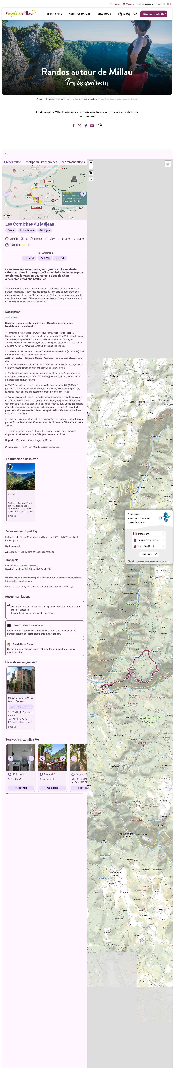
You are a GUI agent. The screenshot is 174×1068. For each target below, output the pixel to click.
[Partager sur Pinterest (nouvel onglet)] (85, 126)
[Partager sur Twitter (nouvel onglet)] (79, 126)
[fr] (169, 3)
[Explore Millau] (21, 16)
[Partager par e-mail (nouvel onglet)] (91, 126)
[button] (120, 14)
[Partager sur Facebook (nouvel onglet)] (73, 126)
